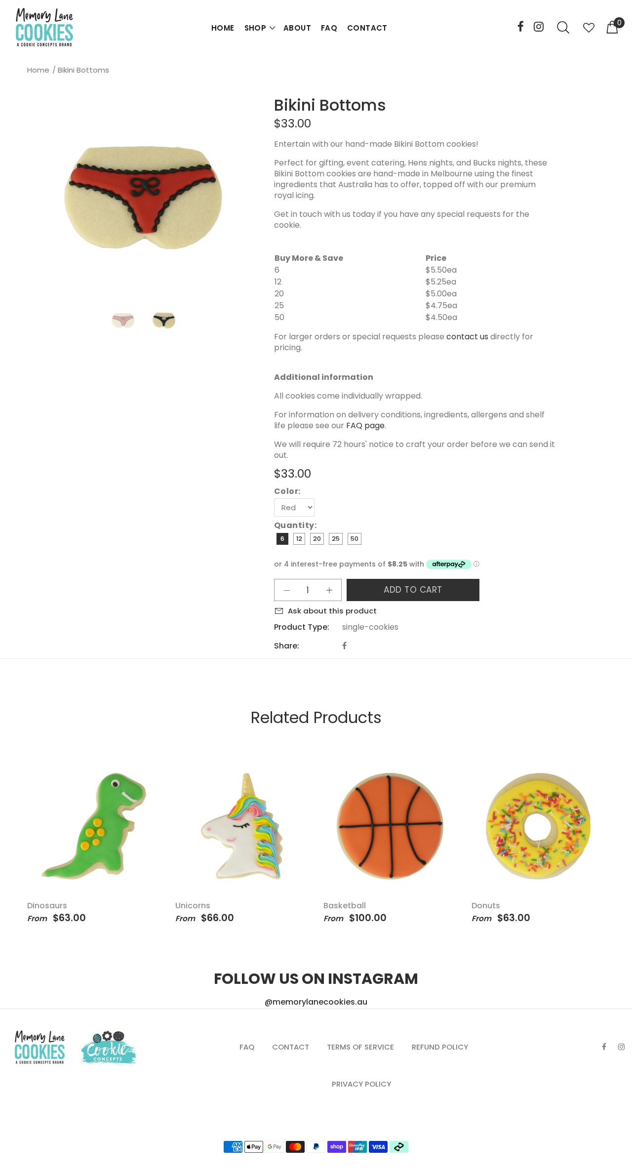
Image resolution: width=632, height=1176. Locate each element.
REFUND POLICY (440, 1047)
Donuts (486, 905)
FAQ (329, 28)
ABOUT (297, 28)
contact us (467, 336)
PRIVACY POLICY (361, 1084)
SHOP (255, 28)
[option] (129, 320)
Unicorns (192, 905)
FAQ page (365, 425)
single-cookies (370, 627)
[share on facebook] (344, 645)
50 (354, 538)
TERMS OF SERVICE (360, 1047)
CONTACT (367, 28)
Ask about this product (332, 611)
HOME (223, 28)
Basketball (344, 905)
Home (38, 70)
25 (336, 538)
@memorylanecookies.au (316, 1002)
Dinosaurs (47, 905)
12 (299, 538)
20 (317, 538)
